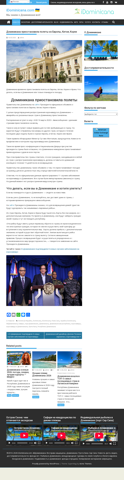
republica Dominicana (68, 321)
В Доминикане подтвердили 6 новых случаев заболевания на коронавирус (23, 335)
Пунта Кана (33, 327)
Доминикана (44, 324)
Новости (16, 22)
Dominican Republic (25, 321)
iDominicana (46, 321)
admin (22, 38)
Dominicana (37, 321)
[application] (24, 435)
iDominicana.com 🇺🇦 (23, 10)
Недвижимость (66, 22)
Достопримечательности (42, 22)
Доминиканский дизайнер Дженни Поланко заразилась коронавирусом (63, 335)
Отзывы (104, 22)
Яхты (81, 22)
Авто (76, 22)
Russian (16, 1)
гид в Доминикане (31, 324)
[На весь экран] (39, 443)
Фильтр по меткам (95, 107)
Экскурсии (25, 22)
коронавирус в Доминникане (17, 327)
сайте (37, 104)
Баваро (21, 324)
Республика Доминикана (47, 327)
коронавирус (76, 324)
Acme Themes (86, 463)
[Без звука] (35, 443)
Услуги (88, 22)
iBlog (56, 22)
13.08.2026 (63, 370)
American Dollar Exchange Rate (101, 133)
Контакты (96, 22)
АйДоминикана (12, 324)
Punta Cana (55, 321)
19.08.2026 (12, 367)
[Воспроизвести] (9, 443)
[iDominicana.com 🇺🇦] (8, 22)
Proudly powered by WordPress (45, 463)
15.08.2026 (38, 370)
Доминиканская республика (60, 324)
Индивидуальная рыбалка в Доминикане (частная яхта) (76, 2)
